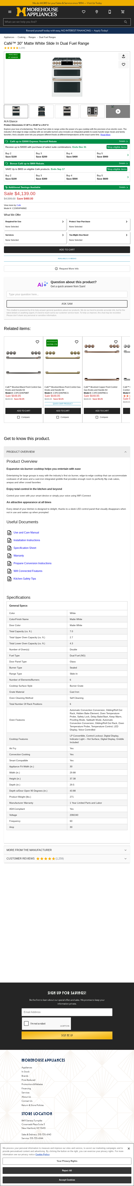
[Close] (128, 1148)
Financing (26, 1088)
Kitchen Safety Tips (25, 578)
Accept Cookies (67, 1180)
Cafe (19, 205)
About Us (26, 1096)
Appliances (9, 37)
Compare (25, 417)
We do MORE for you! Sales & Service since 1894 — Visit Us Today (67, 3)
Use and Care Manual (26, 532)
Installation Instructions (27, 540)
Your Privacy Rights (67, 1161)
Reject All (67, 1170)
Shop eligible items (117, 147)
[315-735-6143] (110, 12)
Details (122, 141)
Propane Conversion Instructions (32, 563)
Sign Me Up (67, 1035)
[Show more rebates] (128, 155)
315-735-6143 (44, 1134)
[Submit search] (125, 22)
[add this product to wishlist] (123, 64)
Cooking (21, 37)
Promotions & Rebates (32, 1084)
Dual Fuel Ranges (47, 37)
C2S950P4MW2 (19, 208)
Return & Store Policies (33, 1105)
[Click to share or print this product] (123, 56)
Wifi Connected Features (28, 571)
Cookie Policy (42, 1154)
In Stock (26, 1071)
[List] (84, 12)
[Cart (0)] (123, 12)
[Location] (97, 12)
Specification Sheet (25, 548)
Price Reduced (28, 1079)
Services (25, 1092)
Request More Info (69, 268)
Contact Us (27, 1100)
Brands (25, 1075)
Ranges (32, 37)
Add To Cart (67, 249)
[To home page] (37, 11)
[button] (10, 12)
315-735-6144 (36, 1138)
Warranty (19, 555)
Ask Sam (67, 303)
